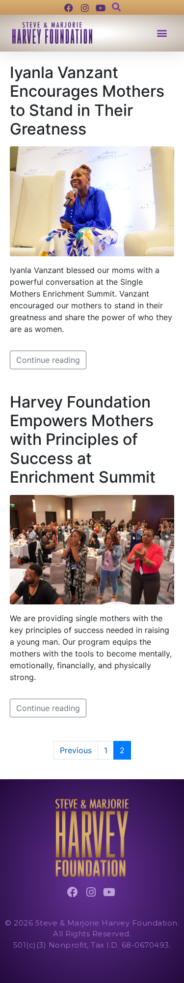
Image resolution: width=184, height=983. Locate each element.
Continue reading (48, 360)
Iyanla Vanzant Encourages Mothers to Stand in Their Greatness (87, 100)
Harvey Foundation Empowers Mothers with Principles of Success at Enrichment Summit (83, 439)
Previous (76, 750)
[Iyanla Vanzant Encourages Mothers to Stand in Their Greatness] (92, 200)
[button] (162, 33)
